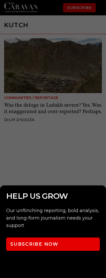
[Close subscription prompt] (101, 196)
